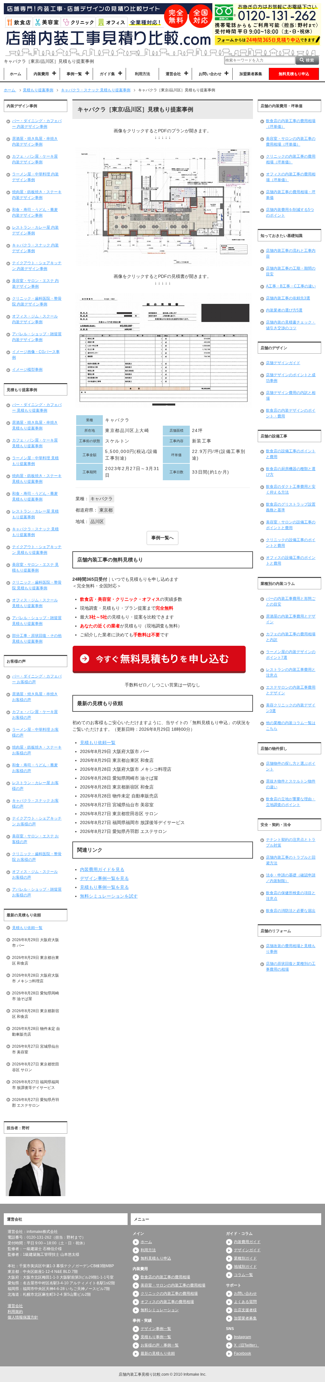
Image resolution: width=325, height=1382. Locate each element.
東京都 (106, 510)
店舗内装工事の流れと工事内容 (290, 253)
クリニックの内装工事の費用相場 (169, 1294)
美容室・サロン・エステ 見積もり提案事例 (35, 567)
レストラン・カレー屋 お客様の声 (35, 786)
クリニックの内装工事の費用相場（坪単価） (290, 159)
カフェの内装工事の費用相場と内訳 (290, 637)
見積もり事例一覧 (156, 1337)
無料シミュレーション (160, 1310)
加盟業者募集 (250, 74)
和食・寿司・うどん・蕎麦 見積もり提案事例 (35, 496)
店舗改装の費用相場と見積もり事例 (290, 949)
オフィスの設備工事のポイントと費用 (290, 560)
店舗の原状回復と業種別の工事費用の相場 (290, 966)
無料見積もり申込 (294, 74)
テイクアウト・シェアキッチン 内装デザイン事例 (37, 266)
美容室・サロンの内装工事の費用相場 (173, 1285)
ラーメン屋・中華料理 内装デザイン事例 (35, 177)
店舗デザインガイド (283, 363)
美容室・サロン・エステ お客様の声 (35, 839)
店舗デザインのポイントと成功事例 (290, 378)
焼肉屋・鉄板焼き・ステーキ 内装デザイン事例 (37, 195)
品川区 (97, 521)
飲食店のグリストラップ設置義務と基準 (290, 507)
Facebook (242, 1354)
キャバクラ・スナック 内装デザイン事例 (35, 248)
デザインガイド (247, 1250)
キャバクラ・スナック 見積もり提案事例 (35, 532)
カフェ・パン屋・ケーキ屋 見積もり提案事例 (35, 443)
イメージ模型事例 (27, 369)
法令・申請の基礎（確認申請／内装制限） (290, 878)
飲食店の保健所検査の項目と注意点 (290, 896)
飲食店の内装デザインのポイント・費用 (290, 413)
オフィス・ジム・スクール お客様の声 (35, 874)
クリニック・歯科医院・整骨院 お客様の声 (37, 857)
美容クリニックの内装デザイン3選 (290, 708)
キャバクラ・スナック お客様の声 (35, 803)
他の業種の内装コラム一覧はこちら (290, 726)
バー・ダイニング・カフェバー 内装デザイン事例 (37, 124)
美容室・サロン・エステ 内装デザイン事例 (35, 283)
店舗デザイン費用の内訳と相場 (290, 395)
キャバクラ (101, 498)
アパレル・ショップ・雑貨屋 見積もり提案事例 (37, 621)
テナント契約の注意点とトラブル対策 (290, 842)
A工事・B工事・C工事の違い (291, 286)
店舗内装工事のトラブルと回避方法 (290, 860)
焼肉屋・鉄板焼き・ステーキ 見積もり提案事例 (37, 479)
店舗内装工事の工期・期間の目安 (290, 271)
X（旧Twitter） (246, 1345)
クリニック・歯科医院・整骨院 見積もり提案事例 (37, 585)
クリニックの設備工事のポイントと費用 (290, 543)
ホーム (15, 74)
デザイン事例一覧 (156, 1329)
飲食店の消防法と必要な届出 (290, 910)
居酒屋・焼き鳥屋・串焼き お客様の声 (35, 697)
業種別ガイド (245, 1258)
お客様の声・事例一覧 (160, 1345)
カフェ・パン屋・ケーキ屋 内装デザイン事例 (35, 159)
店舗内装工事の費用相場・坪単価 (290, 195)
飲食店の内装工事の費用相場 (165, 1277)
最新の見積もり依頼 (158, 1354)
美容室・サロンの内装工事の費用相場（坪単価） (290, 141)
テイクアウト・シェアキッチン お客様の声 (37, 821)
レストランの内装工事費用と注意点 (290, 672)
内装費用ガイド (247, 1242)
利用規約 (15, 1312)
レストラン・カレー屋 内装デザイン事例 (35, 230)
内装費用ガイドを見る (102, 869)
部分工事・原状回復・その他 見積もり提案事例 (37, 638)
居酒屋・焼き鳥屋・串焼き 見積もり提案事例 (35, 425)
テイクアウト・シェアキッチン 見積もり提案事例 (37, 550)
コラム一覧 (243, 1275)
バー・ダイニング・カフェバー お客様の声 (37, 679)
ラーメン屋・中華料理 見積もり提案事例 (35, 461)
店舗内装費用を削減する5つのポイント (290, 212)
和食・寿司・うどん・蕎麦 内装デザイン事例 (35, 212)
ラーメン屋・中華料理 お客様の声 (35, 732)
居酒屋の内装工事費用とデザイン (290, 619)
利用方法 (142, 74)
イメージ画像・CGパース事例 (36, 355)
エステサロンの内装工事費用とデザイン (290, 690)
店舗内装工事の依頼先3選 (288, 298)
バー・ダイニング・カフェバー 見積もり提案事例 (37, 408)
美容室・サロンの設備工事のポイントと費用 (290, 525)
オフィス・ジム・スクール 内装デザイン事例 (35, 319)
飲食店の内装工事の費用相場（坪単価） (290, 124)
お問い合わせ (245, 1294)
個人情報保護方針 (23, 1317)
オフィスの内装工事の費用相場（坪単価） (290, 177)
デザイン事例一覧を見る (104, 878)
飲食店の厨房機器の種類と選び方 (290, 472)
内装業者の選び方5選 (284, 310)
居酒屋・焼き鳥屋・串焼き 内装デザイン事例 (35, 141)
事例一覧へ (162, 537)
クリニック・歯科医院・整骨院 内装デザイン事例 (37, 301)
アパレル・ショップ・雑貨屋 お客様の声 (37, 892)
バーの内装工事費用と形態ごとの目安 (290, 601)
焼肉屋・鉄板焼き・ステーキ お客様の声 (37, 750)
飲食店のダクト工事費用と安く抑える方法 (290, 489)
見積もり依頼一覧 (98, 742)
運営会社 (15, 1306)
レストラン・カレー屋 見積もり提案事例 (35, 514)
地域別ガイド (245, 1267)
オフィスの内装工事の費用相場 (167, 1302)
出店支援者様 (245, 1310)
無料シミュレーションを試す (109, 896)
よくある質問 (245, 1302)
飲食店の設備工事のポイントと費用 (290, 454)
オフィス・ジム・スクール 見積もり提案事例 (35, 603)
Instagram (242, 1337)
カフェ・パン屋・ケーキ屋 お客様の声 (35, 715)
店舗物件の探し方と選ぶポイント (290, 766)
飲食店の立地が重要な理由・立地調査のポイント (290, 802)
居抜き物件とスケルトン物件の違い (290, 784)
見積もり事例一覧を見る (104, 887)
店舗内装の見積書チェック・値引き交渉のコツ (290, 325)
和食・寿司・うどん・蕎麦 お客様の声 (35, 768)
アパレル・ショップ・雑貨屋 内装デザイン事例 (37, 337)
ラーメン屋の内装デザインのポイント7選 (290, 655)
